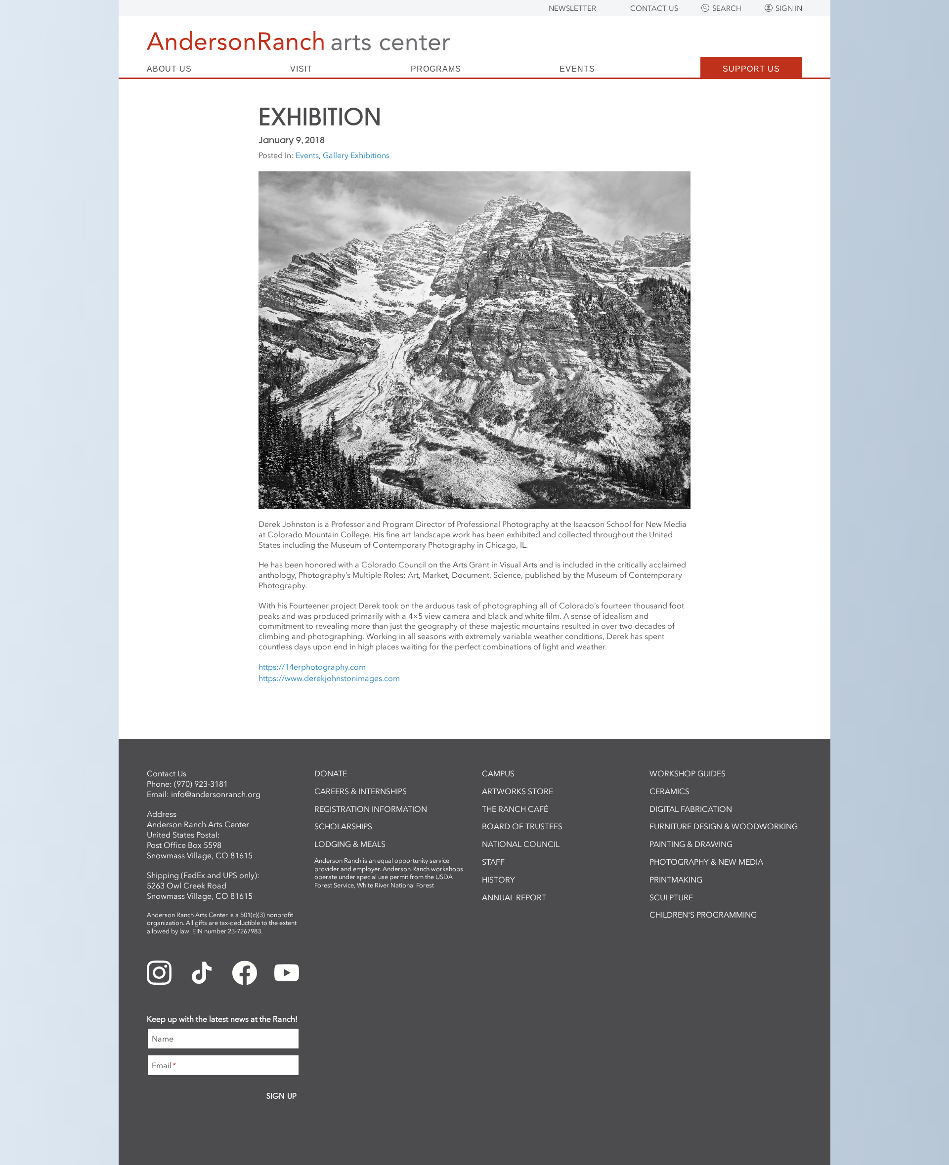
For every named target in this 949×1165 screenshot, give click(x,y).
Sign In (789, 8)
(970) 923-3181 (201, 784)
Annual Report (514, 897)
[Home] (298, 40)
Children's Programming (703, 915)
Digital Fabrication (690, 809)
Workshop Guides (687, 773)
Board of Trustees (522, 826)
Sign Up (281, 1096)
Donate (330, 773)
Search (726, 8)
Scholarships (343, 826)
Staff (493, 862)
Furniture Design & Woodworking (723, 826)
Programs (436, 69)
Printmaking (675, 879)
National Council (521, 844)
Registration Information (370, 809)
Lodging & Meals (350, 844)
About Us (169, 69)
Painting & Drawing (691, 844)
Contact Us (654, 8)
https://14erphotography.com (312, 667)
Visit (301, 69)
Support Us (751, 69)
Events (577, 69)
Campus (498, 773)
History (498, 879)
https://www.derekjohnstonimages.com (329, 678)
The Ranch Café (515, 809)
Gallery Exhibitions (356, 155)
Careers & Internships (360, 791)
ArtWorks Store (517, 791)
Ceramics (669, 791)
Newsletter (572, 8)
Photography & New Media (706, 862)
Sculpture (671, 897)
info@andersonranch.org (215, 794)
